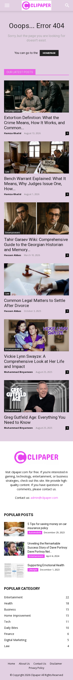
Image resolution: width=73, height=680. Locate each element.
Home (11, 663)
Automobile (35, 532)
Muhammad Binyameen (18, 371)
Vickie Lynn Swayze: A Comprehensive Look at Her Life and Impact (34, 361)
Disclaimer (56, 663)
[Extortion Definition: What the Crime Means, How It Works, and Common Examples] (36, 96)
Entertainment (12, 232)
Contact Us (39, 663)
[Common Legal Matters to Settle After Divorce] (36, 279)
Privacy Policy (36, 668)
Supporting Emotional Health (46, 565)
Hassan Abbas (12, 255)
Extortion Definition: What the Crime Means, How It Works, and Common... (34, 122)
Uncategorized (12, 110)
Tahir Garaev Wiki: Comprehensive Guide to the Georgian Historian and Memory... (36, 244)
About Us (24, 663)
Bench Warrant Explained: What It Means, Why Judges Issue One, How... (35, 183)
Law (7, 171)
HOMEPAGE (49, 53)
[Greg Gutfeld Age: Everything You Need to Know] (36, 396)
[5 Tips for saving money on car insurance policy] (14, 529)
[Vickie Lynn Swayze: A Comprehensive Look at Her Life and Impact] (36, 335)
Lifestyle (33, 569)
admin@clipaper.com (44, 498)
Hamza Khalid (12, 133)
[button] (6, 5)
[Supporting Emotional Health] (14, 570)
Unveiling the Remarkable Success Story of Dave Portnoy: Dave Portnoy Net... (48, 547)
